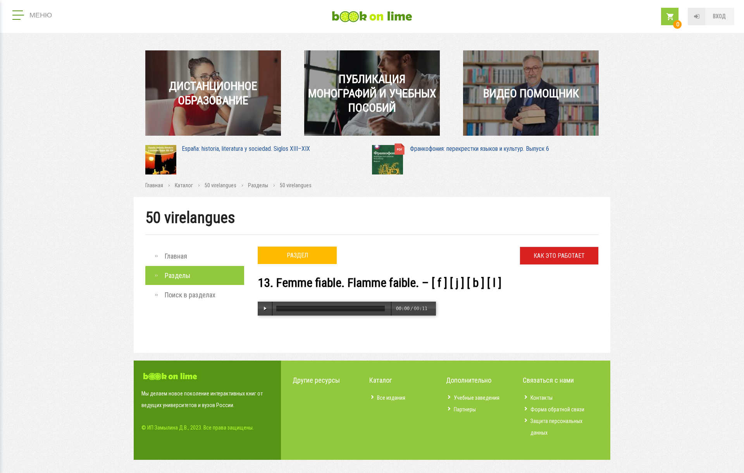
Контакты (541, 398)
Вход (719, 16)
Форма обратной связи (557, 409)
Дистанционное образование (213, 93)
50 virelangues (220, 185)
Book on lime (372, 16)
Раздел (297, 255)
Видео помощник (531, 93)
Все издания (391, 398)
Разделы (258, 185)
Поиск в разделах (190, 295)
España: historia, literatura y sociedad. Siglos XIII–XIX (246, 148)
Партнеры (465, 409)
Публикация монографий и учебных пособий (372, 93)
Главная (154, 185)
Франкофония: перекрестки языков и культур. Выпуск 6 (479, 148)
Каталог (184, 185)
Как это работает (559, 255)
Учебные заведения (476, 398)
